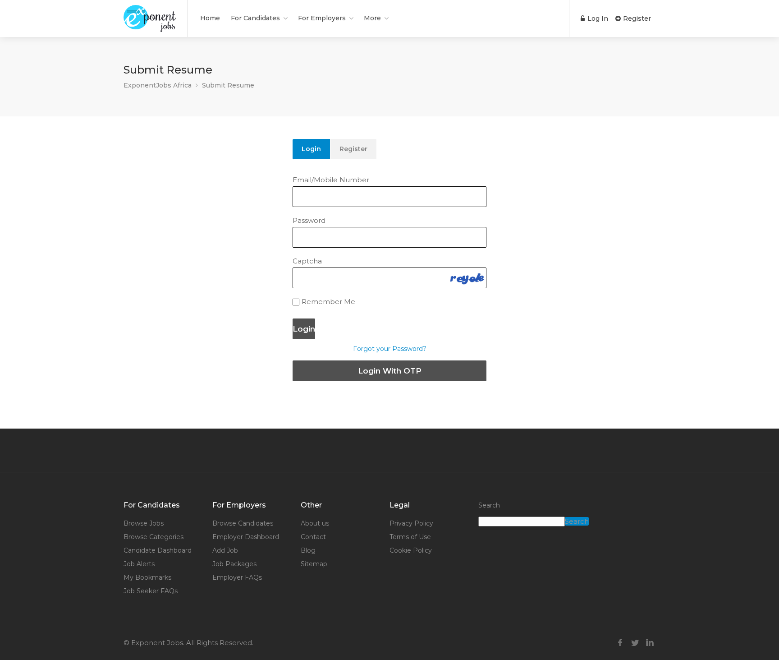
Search (489, 505)
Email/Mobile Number (331, 179)
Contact (313, 537)
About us (315, 523)
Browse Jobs (144, 523)
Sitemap (314, 564)
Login (311, 149)
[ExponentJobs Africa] (150, 24)
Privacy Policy (411, 523)
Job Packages (234, 564)
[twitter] (635, 642)
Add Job (225, 550)
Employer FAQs (237, 577)
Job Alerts (139, 564)
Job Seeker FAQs (151, 591)
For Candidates (255, 18)
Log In (597, 18)
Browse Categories (153, 537)
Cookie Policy (411, 550)
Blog (308, 550)
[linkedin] (649, 642)
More (372, 18)
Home (210, 18)
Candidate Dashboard (158, 550)
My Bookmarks (147, 577)
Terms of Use (410, 537)
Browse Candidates (242, 523)
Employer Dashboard (245, 537)
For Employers (322, 18)
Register (636, 18)
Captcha (307, 261)
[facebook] (620, 642)
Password (309, 220)
